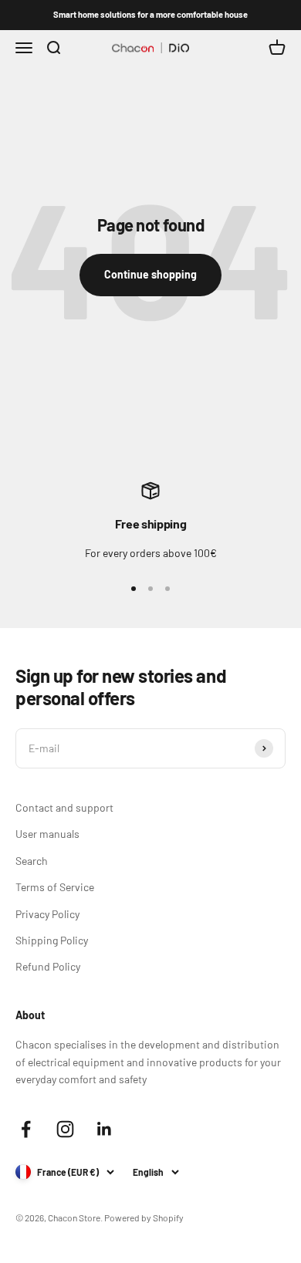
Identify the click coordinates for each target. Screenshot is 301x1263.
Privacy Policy (47, 913)
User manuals (47, 833)
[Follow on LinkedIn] (104, 1129)
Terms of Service (54, 886)
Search (31, 860)
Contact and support (64, 807)
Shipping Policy (51, 940)
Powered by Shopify (144, 1217)
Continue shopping (150, 274)
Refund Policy (47, 966)
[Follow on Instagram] (65, 1129)
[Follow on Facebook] (25, 1129)
